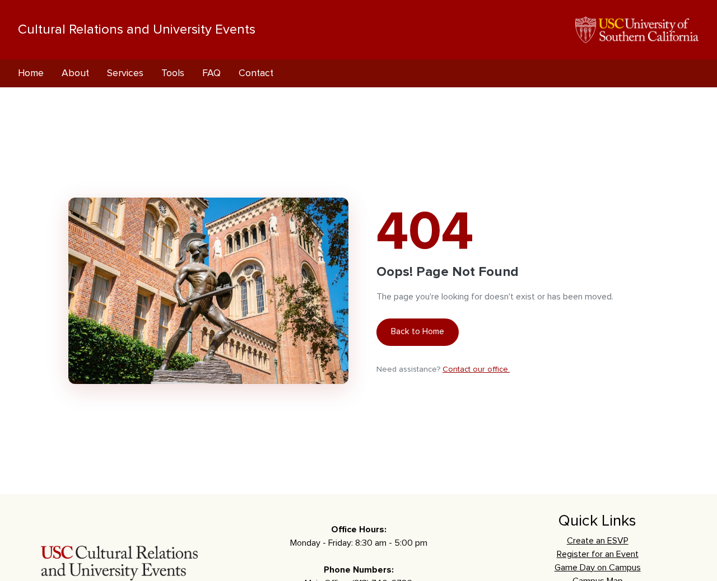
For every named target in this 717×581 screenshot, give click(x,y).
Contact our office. (476, 369)
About (75, 73)
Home (31, 73)
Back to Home (417, 331)
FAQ (211, 73)
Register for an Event (598, 554)
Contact (256, 73)
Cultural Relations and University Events (136, 29)
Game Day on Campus (598, 567)
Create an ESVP (597, 540)
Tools (172, 73)
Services (125, 73)
